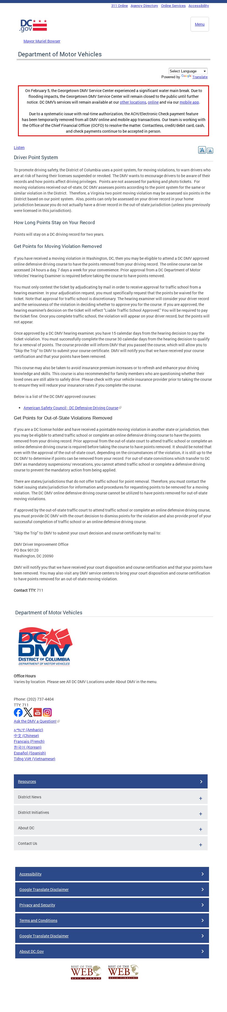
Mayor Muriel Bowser (42, 41)
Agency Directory (144, 5)
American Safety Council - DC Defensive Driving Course (71, 407)
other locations (133, 102)
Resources (27, 781)
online (153, 102)
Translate (200, 76)
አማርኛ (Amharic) (28, 729)
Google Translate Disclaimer (44, 889)
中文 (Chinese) (26, 735)
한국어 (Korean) (28, 747)
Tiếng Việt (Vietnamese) (34, 758)
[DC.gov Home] (33, 31)
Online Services (173, 5)
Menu (200, 24)
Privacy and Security (37, 905)
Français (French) (29, 741)
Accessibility (199, 5)
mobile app (189, 102)
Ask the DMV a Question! (35, 721)
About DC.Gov (31, 951)
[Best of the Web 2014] (86, 979)
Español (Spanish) (30, 753)
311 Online (119, 5)
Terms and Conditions (38, 920)
